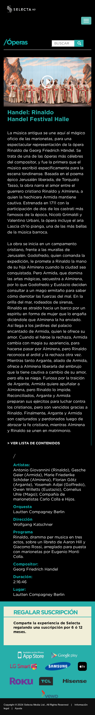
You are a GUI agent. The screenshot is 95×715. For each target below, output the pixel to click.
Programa (23, 532)
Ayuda (18, 708)
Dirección (22, 519)
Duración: (22, 576)
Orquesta (22, 506)
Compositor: (25, 564)
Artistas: (21, 465)
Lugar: (19, 589)
